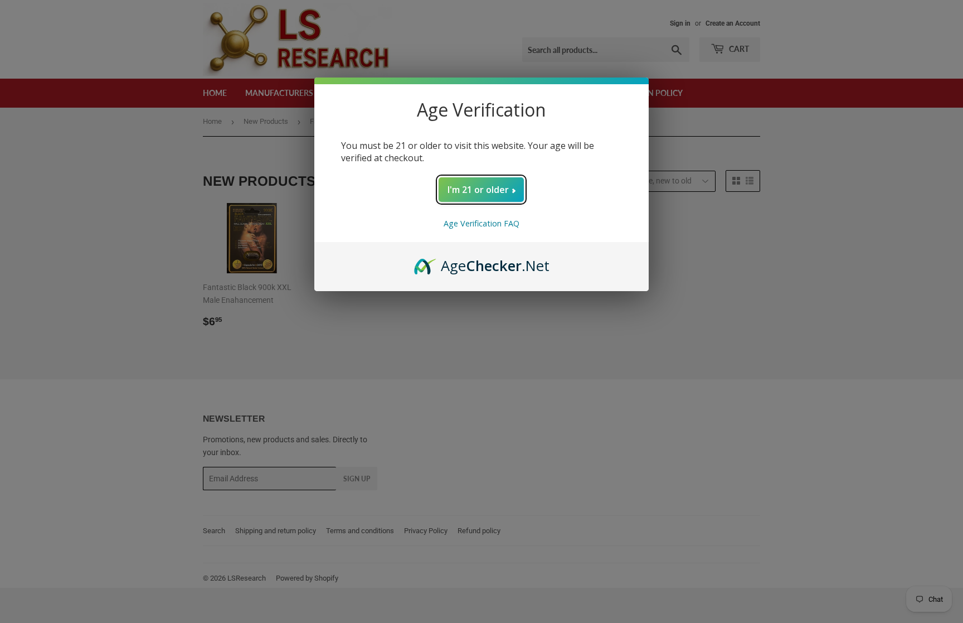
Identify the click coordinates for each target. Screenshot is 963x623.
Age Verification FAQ (481, 223)
